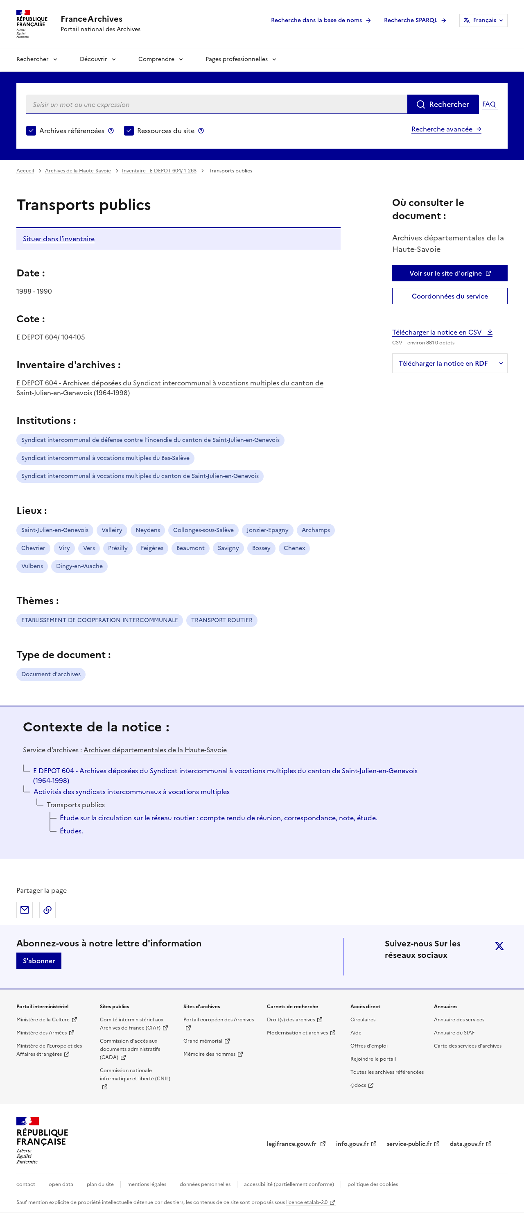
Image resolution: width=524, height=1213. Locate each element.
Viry (64, 548)
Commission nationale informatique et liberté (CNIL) (135, 1074)
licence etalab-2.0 (307, 1202)
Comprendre (156, 59)
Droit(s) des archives (291, 1019)
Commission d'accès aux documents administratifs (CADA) (130, 1049)
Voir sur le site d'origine (445, 273)
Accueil (25, 170)
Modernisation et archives (297, 1032)
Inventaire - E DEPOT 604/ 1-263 (159, 170)
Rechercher (32, 59)
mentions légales (146, 1184)
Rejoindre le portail (373, 1059)
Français (484, 20)
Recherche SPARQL (410, 20)
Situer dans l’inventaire (59, 239)
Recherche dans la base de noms (316, 20)
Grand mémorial (202, 1041)
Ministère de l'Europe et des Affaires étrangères (49, 1050)
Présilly (118, 548)
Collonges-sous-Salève (203, 530)
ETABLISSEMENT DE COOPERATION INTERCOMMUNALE (99, 620)
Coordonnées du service (450, 296)
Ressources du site (165, 131)
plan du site (100, 1184)
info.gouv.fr (352, 1144)
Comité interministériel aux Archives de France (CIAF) (131, 1024)
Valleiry (112, 530)
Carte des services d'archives (467, 1046)
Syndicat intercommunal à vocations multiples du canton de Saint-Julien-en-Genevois (140, 476)
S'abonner (39, 961)
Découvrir (93, 59)
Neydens (148, 530)
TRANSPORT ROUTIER (222, 620)
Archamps (316, 530)
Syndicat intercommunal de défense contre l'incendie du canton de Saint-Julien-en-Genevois (150, 440)
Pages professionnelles (237, 59)
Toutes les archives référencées (387, 1072)
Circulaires (362, 1019)
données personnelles (205, 1184)
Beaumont (190, 548)
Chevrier (33, 548)
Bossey (261, 548)
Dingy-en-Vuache (79, 566)
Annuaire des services (459, 1019)
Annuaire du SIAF (454, 1032)
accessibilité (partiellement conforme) (289, 1184)
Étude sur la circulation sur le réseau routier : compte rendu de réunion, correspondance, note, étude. (218, 818)
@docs (358, 1085)
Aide (355, 1032)
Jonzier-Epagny (268, 530)
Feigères (152, 548)
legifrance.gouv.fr (292, 1144)
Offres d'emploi (369, 1046)
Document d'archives (51, 674)
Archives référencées (71, 131)
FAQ (488, 104)
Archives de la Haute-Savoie (78, 170)
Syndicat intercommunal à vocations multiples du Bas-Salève (105, 458)
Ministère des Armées (41, 1032)
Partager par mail (24, 910)
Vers (89, 548)
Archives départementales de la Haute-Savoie (155, 750)
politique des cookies (373, 1184)
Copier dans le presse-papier (47, 910)
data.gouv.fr (467, 1144)
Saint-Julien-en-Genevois (54, 530)
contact (25, 1184)
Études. (71, 831)
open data (61, 1184)
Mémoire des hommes (209, 1054)
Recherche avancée (441, 129)
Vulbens (32, 566)
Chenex (294, 548)
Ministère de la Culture (43, 1019)
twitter (499, 946)
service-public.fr (409, 1144)
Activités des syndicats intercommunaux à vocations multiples (132, 792)
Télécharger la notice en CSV (437, 332)
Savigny (228, 548)
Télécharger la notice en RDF (443, 363)
